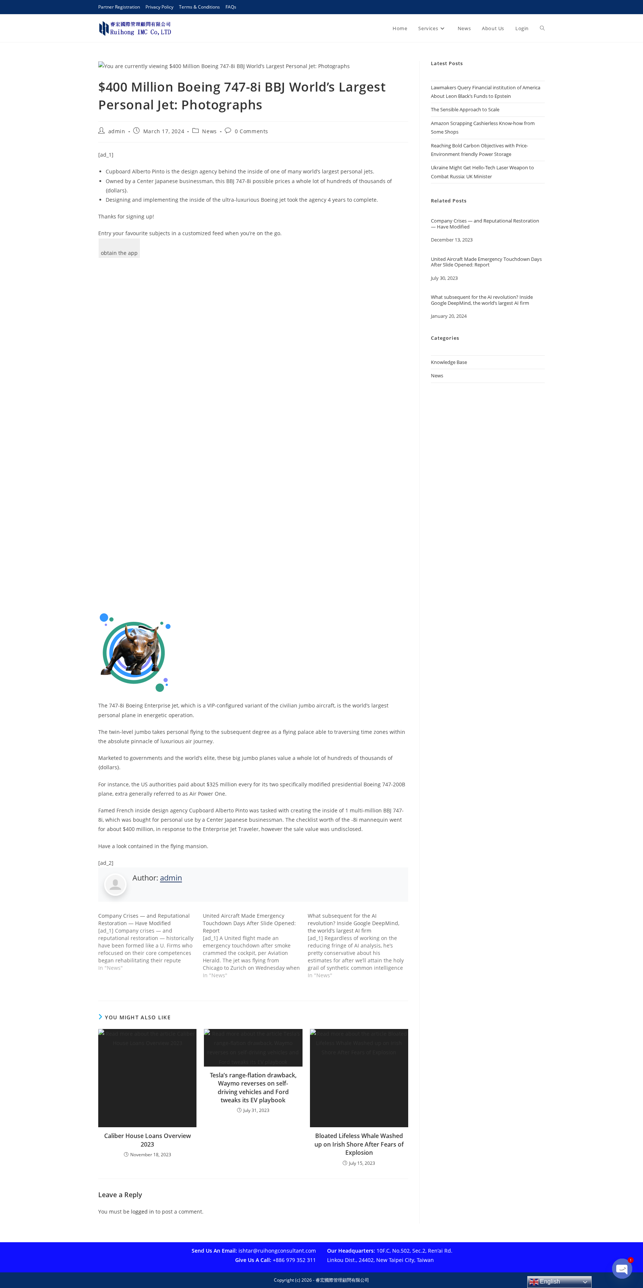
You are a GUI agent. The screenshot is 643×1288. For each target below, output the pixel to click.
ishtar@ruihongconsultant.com (277, 1250)
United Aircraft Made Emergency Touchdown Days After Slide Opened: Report (486, 262)
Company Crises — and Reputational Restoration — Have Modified (485, 224)
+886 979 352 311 (294, 1259)
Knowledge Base (449, 362)
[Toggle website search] (542, 28)
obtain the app (119, 252)
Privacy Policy (159, 7)
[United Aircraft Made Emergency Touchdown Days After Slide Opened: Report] (255, 945)
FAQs (230, 7)
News (209, 131)
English (549, 1281)
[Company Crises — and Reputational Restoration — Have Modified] (150, 942)
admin (116, 131)
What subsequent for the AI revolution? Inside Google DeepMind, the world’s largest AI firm (482, 300)
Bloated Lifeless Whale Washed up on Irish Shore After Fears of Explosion (359, 1144)
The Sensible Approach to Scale (465, 109)
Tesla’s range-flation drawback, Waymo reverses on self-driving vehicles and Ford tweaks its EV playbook (253, 1087)
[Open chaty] (622, 1269)
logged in (142, 1211)
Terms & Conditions (199, 7)
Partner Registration (119, 7)
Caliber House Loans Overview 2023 (147, 1140)
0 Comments (251, 131)
